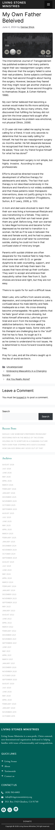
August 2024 (8, 562)
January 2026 (8, 493)
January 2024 (8, 590)
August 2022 (8, 615)
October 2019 (8, 716)
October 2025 (8, 505)
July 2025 (6, 517)
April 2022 (7, 623)
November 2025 (9, 501)
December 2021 (9, 635)
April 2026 (7, 481)
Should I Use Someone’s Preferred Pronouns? (24, 434)
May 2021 (6, 651)
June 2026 (7, 473)
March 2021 (7, 659)
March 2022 (7, 627)
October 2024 (8, 554)
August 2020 (8, 684)
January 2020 (8, 708)
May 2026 (6, 477)
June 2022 (7, 619)
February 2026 (9, 489)
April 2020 (7, 700)
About (7, 766)
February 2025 (9, 538)
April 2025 (7, 530)
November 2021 (9, 639)
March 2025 (7, 534)
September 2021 (9, 643)
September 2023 (9, 603)
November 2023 (9, 598)
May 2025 (6, 525)
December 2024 (9, 546)
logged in (21, 397)
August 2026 (8, 465)
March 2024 (7, 582)
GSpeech (48, 56)
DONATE (27, 821)
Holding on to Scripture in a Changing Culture (25, 441)
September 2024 (9, 558)
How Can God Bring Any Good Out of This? (22, 448)
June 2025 (7, 521)
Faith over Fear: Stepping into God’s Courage (23, 445)
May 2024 (6, 574)
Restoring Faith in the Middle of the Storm (22, 438)
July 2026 (6, 469)
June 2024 (7, 570)
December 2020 (9, 667)
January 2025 (8, 542)
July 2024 (6, 566)
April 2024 (7, 578)
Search (6, 411)
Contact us (9, 776)
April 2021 (6, 655)
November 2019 (9, 712)
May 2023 (6, 607)
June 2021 (6, 647)
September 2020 (9, 680)
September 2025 (9, 509)
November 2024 (9, 550)
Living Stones (10, 761)
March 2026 (7, 485)
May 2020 (6, 696)
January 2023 (8, 611)
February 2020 (9, 704)
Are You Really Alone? (18, 379)
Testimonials (10, 771)
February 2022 (9, 631)
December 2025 (9, 497)
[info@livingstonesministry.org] (16, 797)
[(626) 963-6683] (10, 792)
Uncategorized (15, 367)
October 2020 (8, 676)
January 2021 (8, 663)
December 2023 (9, 594)
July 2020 (6, 688)
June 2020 (7, 692)
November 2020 (9, 671)
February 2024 (9, 586)
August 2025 (8, 513)
